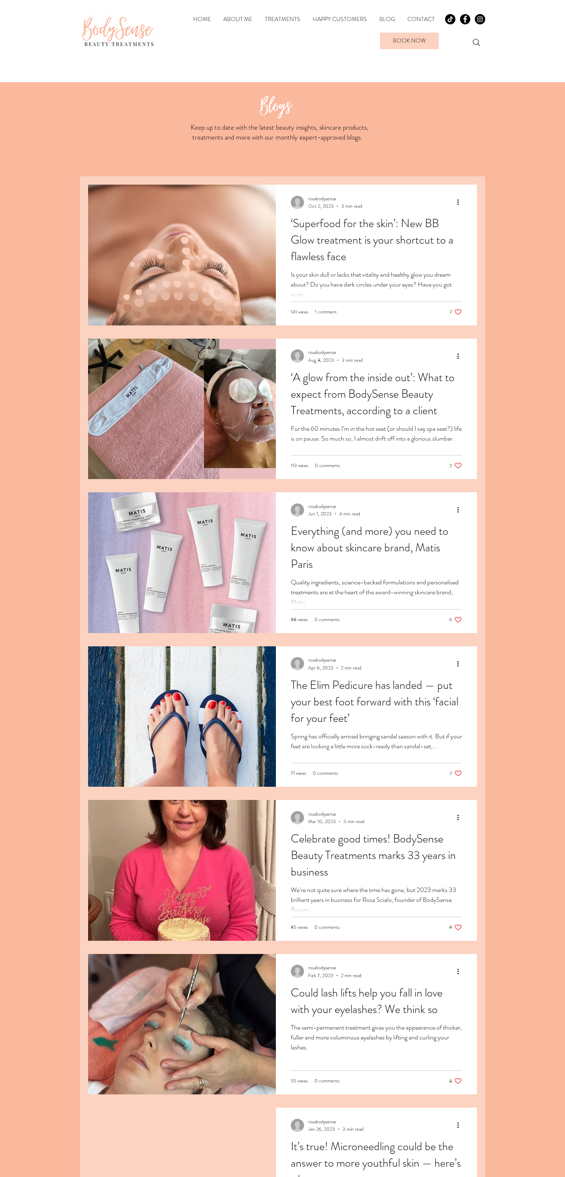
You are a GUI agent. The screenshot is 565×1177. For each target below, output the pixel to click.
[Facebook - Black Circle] (465, 19)
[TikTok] (450, 19)
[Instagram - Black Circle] (480, 19)
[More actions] (461, 202)
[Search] (476, 42)
